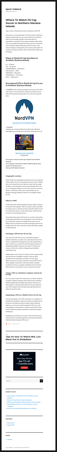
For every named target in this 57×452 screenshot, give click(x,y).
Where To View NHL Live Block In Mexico (19, 400)
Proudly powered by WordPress (21, 447)
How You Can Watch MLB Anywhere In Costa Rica (22, 408)
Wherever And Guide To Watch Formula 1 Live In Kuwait (23, 402)
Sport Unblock (13, 9)
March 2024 (10, 423)
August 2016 (10, 425)
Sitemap (9, 439)
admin (9, 323)
